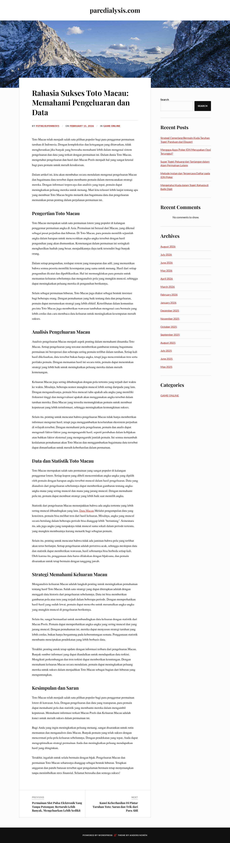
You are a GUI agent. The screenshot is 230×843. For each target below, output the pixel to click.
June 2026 (166, 262)
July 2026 (166, 254)
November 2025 (169, 318)
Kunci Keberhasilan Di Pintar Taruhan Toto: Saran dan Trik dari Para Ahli (115, 806)
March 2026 (167, 286)
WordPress (105, 835)
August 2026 (167, 246)
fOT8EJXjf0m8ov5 (47, 126)
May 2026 (166, 270)
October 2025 (168, 326)
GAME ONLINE (111, 126)
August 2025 (167, 342)
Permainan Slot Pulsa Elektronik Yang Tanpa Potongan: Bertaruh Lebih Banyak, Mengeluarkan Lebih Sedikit (57, 806)
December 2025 (169, 310)
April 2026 (166, 278)
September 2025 (170, 334)
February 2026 (168, 294)
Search (164, 99)
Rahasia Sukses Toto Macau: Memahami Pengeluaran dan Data (81, 102)
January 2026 (168, 302)
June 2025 (166, 358)
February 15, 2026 (82, 126)
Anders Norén (138, 835)
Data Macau (86, 511)
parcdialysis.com (115, 10)
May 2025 (166, 366)
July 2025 (166, 350)
